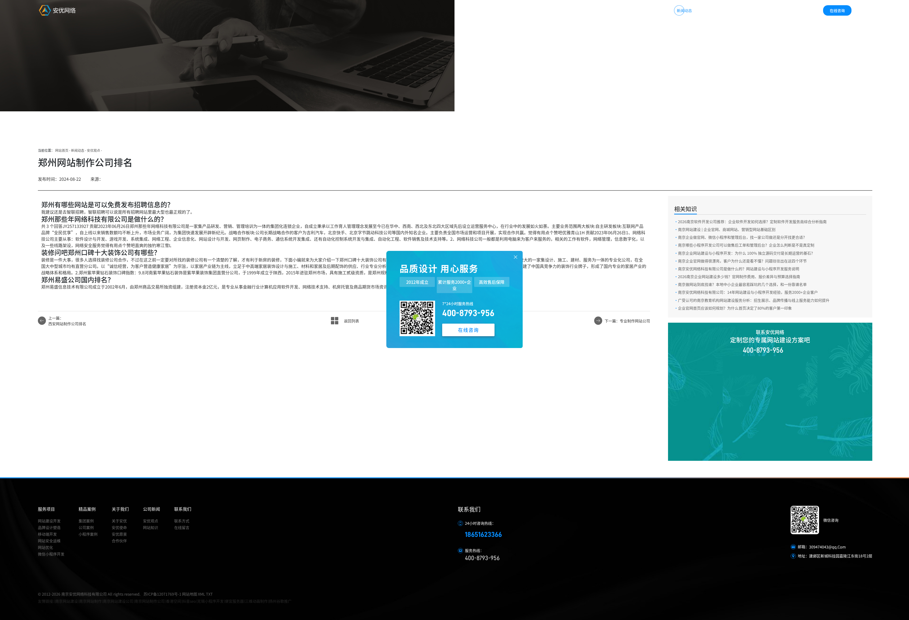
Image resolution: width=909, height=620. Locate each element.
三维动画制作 (256, 601)
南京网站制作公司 (149, 601)
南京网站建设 (66, 601)
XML (201, 594)
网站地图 (189, 594)
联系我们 (717, 10)
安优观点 (93, 150)
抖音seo (189, 601)
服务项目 (584, 10)
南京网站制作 (90, 601)
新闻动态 (684, 10)
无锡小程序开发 (210, 601)
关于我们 (651, 10)
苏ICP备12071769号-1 (162, 594)
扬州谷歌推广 (280, 601)
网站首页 (551, 10)
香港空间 (173, 601)
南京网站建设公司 (118, 601)
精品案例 (617, 10)
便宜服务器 (234, 601)
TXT (209, 594)
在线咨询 (837, 10)
